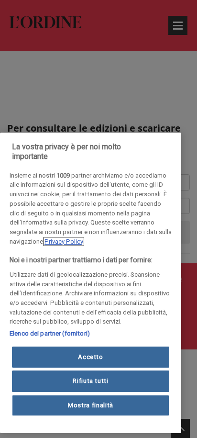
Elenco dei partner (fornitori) (50, 333)
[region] (90, 283)
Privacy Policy (63, 241)
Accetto (90, 356)
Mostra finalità (90, 405)
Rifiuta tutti (91, 380)
